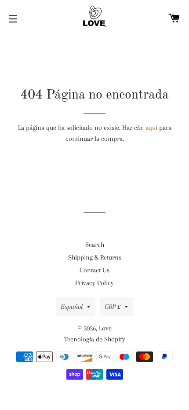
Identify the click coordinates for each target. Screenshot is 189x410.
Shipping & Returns (94, 257)
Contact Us (94, 270)
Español (72, 307)
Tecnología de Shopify (94, 339)
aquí (151, 128)
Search (94, 245)
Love (105, 328)
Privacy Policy (94, 283)
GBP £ (112, 307)
